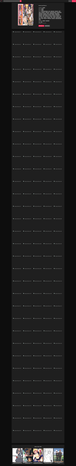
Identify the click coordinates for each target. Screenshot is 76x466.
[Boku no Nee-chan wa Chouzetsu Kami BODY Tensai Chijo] (17, 455)
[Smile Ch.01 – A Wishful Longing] (59, 455)
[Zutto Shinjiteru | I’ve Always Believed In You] (28, 455)
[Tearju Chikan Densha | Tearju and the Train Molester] (38, 455)
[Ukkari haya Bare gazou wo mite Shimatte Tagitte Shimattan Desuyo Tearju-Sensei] (48, 455)
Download (47, 25)
